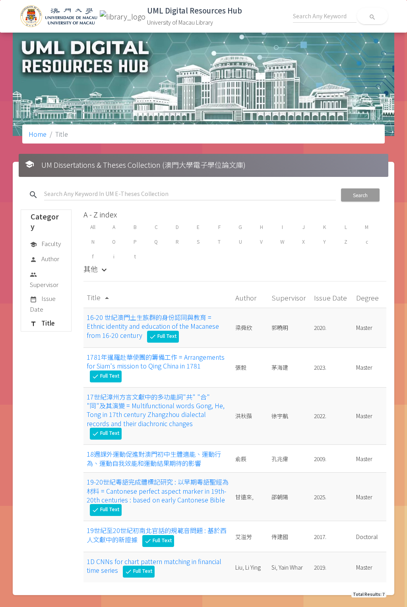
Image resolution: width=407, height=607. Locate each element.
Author (44, 258)
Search (360, 195)
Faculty (45, 243)
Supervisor (44, 280)
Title (42, 323)
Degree (368, 298)
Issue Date (43, 303)
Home (38, 134)
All (92, 226)
